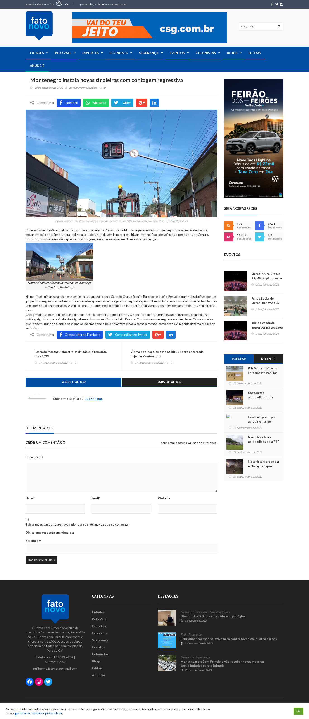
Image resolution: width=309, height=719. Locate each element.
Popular (239, 359)
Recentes (268, 359)
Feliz (184, 634)
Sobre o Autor (73, 382)
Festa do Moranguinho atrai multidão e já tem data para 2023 (71, 354)
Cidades (37, 53)
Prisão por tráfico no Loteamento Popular (262, 371)
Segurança (149, 53)
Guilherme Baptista (85, 87)
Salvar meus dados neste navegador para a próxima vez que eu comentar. (77, 524)
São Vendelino (220, 612)
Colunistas (206, 53)
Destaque (187, 612)
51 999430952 (55, 662)
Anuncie (37, 65)
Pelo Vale (63, 53)
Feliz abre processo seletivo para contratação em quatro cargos (229, 639)
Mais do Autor (169, 382)
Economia (119, 53)
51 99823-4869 (62, 657)
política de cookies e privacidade (38, 713)
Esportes (90, 53)
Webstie (164, 498)
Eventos (177, 53)
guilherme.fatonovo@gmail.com (55, 668)
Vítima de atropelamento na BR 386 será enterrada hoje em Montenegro (167, 354)
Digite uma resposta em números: (50, 532)
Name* (30, 498)
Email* (96, 498)
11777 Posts (94, 398)
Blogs (232, 53)
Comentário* (34, 457)
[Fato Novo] (39, 25)
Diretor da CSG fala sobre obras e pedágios (213, 616)
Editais (254, 53)
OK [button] (298, 711)
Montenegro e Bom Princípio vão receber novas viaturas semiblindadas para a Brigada (222, 663)
